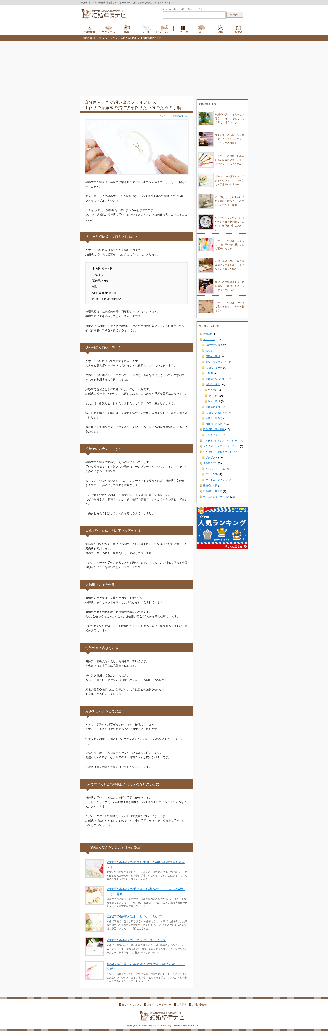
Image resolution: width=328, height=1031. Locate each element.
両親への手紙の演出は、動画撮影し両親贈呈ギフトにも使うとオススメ (229, 286)
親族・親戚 (214, 401)
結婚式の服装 (213, 384)
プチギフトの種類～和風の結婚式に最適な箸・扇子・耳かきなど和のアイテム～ (229, 159)
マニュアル (111, 38)
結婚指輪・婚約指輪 (214, 429)
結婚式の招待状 (128, 38)
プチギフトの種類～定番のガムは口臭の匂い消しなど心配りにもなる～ (229, 244)
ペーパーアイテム (215, 468)
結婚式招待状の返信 (216, 379)
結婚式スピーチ (214, 367)
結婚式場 (208, 334)
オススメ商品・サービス (216, 496)
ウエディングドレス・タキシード (221, 440)
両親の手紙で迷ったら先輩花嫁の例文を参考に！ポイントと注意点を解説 (229, 265)
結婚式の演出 (210, 463)
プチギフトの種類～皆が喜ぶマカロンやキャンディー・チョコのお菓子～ (229, 139)
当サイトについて (131, 1004)
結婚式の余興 (210, 485)
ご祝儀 (209, 373)
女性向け (213, 395)
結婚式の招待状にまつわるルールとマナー (138, 916)
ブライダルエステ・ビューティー (221, 446)
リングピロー (213, 435)
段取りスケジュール (216, 362)
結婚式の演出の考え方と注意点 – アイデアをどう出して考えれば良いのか (229, 118)
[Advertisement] (164, 67)
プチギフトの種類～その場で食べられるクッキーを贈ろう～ (229, 306)
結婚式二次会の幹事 (216, 412)
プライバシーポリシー (159, 1004)
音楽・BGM (212, 474)
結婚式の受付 (213, 407)
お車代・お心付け (215, 423)
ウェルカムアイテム (216, 480)
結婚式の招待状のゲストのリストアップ (136, 940)
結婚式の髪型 (213, 418)
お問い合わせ (199, 1004)
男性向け (213, 390)
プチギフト (212, 457)
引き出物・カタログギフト (217, 451)
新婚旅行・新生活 (212, 491)
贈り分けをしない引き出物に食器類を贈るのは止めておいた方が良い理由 (229, 201)
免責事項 (182, 1004)
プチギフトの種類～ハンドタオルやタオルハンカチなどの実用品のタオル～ (229, 180)
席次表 (209, 350)
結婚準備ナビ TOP (92, 38)
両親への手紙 (213, 356)
